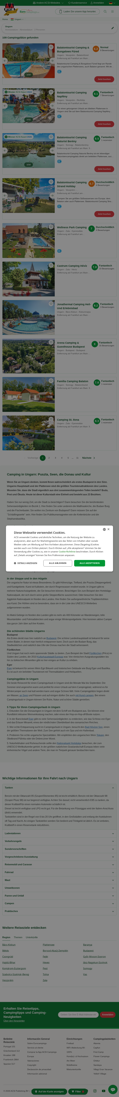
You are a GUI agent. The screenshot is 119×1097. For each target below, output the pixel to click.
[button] (25, 563)
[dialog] (59, 548)
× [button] (108, 529)
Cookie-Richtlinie (67, 551)
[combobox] (104, 529)
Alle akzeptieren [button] (90, 563)
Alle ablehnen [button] (57, 563)
